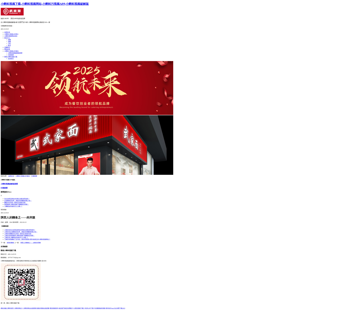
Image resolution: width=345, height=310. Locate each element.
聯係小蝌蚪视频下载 (10, 56)
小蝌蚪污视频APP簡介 (11, 34)
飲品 (9, 45)
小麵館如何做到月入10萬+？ (16, 237)
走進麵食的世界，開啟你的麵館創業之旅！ (20, 232)
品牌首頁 (7, 32)
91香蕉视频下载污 (79, 308)
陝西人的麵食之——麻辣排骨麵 (30, 242)
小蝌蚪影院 (10, 308)
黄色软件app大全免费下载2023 (115, 308)
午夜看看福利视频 (99, 308)
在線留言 (11, 58)
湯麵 (9, 41)
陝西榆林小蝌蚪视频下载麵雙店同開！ (19, 235)
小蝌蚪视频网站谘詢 (10, 36)
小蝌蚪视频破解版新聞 (15, 53)
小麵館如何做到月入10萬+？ (13, 206)
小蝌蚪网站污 (18, 308)
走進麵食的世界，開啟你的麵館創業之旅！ (18, 200)
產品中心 (7, 38)
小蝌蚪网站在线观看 (29, 308)
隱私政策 (7, 49)
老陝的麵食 (10, 242)
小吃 (9, 43)
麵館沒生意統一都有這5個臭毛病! (15, 202)
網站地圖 (3, 308)
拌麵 (9, 39)
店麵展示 (7, 47)
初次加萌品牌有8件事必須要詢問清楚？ (19, 230)
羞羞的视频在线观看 (42, 308)
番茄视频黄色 (54, 308)
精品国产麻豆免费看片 (66, 308)
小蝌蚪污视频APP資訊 (11, 51)
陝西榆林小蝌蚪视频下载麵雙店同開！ (16, 204)
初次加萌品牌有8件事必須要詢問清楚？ (16, 198)
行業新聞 (11, 55)
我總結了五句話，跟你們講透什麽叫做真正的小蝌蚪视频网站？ (27, 239)
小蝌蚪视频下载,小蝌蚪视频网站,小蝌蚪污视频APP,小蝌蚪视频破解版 (45, 3)
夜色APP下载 (89, 308)
